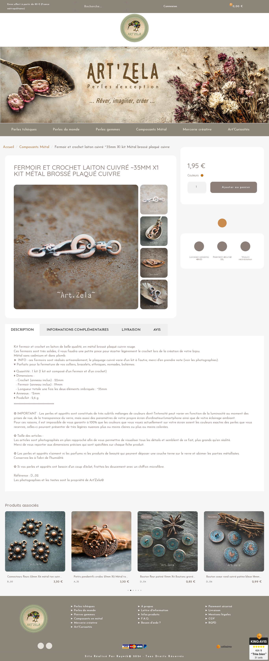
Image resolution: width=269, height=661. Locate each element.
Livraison (131, 329)
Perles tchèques (24, 129)
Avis (157, 329)
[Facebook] (41, 646)
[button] (18, 247)
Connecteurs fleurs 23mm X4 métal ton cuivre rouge (38, 576)
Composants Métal (151, 129)
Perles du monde (66, 129)
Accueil (8, 147)
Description (22, 329)
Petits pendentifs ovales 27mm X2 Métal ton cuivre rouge (108, 576)
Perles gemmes (108, 129)
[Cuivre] (202, 175)
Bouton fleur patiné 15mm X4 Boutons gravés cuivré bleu (174, 576)
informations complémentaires (78, 329)
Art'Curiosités (239, 129)
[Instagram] (49, 646)
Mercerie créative (197, 129)
